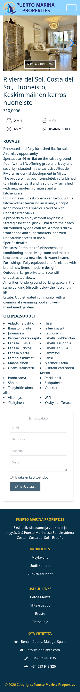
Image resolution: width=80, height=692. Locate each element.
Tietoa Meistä (40, 597)
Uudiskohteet (40, 565)
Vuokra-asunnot (40, 574)
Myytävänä (40, 557)
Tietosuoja (40, 622)
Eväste (40, 613)
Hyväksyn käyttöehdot (30, 477)
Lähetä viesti (25, 487)
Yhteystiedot (40, 605)
